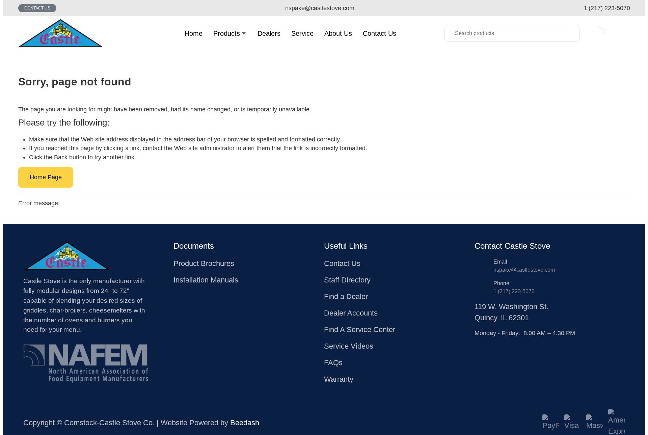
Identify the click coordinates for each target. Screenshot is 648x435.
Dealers (269, 33)
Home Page (46, 177)
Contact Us (37, 8)
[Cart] (623, 33)
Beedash (244, 422)
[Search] (569, 33)
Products (226, 33)
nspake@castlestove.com (524, 270)
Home (193, 33)
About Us (338, 33)
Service (302, 33)
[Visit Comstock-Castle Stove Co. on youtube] (493, 343)
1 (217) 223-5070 (514, 291)
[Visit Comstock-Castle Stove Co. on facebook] (478, 343)
